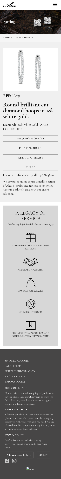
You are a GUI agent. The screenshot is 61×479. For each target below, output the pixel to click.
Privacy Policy (15, 381)
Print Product (30, 148)
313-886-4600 (45, 175)
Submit (43, 455)
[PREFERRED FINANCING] (30, 255)
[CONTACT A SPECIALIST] (30, 276)
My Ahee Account (17, 360)
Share (30, 167)
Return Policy (15, 376)
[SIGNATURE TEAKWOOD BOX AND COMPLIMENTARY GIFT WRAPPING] (30, 318)
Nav (55, 4)
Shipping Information (20, 371)
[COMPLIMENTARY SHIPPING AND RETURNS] (30, 231)
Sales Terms (13, 366)
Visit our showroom (30, 396)
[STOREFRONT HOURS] (30, 297)
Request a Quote (30, 138)
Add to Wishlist (30, 157)
